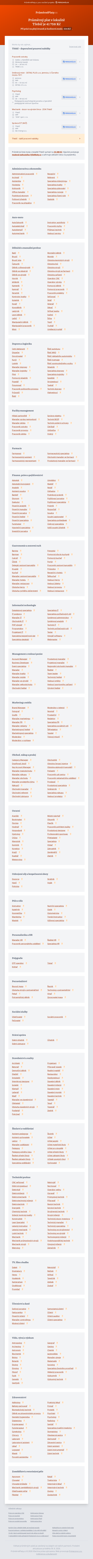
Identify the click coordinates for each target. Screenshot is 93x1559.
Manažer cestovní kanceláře (24, 576)
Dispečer (16, 352)
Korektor (16, 848)
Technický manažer (55, 1222)
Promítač (16, 1289)
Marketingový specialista (22, 733)
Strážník (50, 879)
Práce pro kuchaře (14, 1516)
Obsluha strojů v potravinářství (25, 990)
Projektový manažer (56, 662)
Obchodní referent (20, 792)
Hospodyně (17, 830)
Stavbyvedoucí (53, 1078)
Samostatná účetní (55, 1309)
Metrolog (16, 1248)
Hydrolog (16, 834)
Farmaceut (16, 453)
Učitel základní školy (56, 1155)
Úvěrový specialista (55, 524)
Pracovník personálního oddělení (26, 943)
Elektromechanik (19, 1197)
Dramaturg (17, 1271)
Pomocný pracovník (55, 289)
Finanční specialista (20, 520)
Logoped (16, 1450)
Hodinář (15, 827)
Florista (15, 823)
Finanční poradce (19, 513)
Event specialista (19, 666)
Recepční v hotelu (54, 572)
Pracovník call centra (56, 774)
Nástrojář (51, 1182)
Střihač (50, 1274)
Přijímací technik (54, 229)
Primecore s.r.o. (75, 1551)
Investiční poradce (20, 531)
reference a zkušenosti (46, 1554)
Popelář (15, 381)
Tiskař (50, 963)
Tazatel (50, 733)
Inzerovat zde (75, 46)
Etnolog (15, 1368)
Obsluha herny (18, 587)
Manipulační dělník (20, 322)
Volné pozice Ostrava (37, 1513)
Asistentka (16, 181)
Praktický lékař (53, 1402)
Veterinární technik (55, 1487)
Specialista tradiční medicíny (59, 1428)
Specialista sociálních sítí (57, 726)
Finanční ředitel (18, 516)
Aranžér (15, 816)
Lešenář (15, 1092)
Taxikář (50, 385)
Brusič (14, 256)
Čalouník (16, 264)
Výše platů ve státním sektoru (61, 1533)
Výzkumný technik (55, 1379)
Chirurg (15, 1435)
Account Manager (19, 659)
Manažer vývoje (54, 1357)
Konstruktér (17, 1219)
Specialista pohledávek (57, 520)
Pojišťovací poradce (55, 498)
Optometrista (53, 913)
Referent (51, 177)
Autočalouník (17, 222)
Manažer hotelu (19, 580)
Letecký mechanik (19, 1229)
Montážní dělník (54, 253)
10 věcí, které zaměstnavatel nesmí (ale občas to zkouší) (26, 1533)
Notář (49, 487)
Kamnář (15, 289)
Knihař (15, 967)
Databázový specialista (22, 610)
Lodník (15, 363)
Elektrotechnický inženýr (22, 1200)
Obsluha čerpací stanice (57, 763)
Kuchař (15, 572)
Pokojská (51, 551)
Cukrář (15, 558)
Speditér (51, 378)
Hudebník (16, 1278)
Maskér (15, 920)
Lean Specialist (18, 1222)
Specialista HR (53, 943)
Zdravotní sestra (54, 1442)
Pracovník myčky (54, 226)
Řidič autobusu (53, 349)
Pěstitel (15, 1495)
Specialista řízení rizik (56, 195)
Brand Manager (19, 707)
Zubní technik (53, 1453)
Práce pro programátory (16, 1519)
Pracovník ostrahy (20, 426)
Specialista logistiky (55, 374)
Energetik (16, 1208)
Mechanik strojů (19, 1244)
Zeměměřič (52, 852)
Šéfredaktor (52, 729)
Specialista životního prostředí (60, 1368)
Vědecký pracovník (55, 1372)
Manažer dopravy (19, 367)
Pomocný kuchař (54, 558)
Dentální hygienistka (21, 1417)
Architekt (16, 1063)
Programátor (17, 628)
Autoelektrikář (18, 226)
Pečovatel (16, 1020)
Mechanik (16, 1237)
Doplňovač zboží (19, 763)
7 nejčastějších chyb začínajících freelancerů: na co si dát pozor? (28, 1536)
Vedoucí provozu (54, 587)
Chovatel (16, 1480)
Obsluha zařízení (54, 275)
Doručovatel (17, 356)
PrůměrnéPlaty (47, 12)
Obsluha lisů (52, 264)
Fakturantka (17, 1312)
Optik (49, 909)
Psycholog (51, 1417)
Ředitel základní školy (21, 1159)
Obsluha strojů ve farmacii (58, 271)
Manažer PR (17, 722)
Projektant (51, 1063)
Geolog (50, 1346)
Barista (15, 551)
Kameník (16, 285)
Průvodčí (16, 392)
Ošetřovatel (17, 1017)
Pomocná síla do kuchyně (58, 554)
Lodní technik (18, 1233)
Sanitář (50, 1424)
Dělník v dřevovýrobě (21, 267)
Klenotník (16, 841)
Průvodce (51, 569)
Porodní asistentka (20, 1457)
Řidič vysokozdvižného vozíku (60, 363)
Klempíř (15, 1088)
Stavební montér (54, 1092)
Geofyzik (16, 1383)
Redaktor (51, 718)
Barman (15, 554)
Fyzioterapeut (18, 1428)
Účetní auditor (53, 1316)
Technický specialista (56, 1226)
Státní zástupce (18, 1043)
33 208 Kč (58, 152)
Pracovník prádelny (55, 293)
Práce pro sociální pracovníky (17, 1521)
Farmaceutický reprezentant (24, 460)
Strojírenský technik (56, 1211)
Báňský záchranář (19, 1406)
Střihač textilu (53, 311)
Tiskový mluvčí (53, 737)
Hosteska (16, 184)
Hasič (14, 882)
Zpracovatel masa (55, 997)
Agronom (16, 1476)
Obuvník (51, 819)
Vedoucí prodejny (54, 796)
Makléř (50, 484)
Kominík (15, 845)
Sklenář (50, 304)
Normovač (51, 1186)
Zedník (50, 1110)
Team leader (52, 673)
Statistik (50, 199)
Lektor (15, 1141)
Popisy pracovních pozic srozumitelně (64, 1536)
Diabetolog (17, 1420)
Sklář (49, 300)
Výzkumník (52, 1375)
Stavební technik (54, 1096)
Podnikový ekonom (20, 195)
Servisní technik (54, 1208)
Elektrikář (16, 1189)
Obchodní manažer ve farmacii (60, 457)
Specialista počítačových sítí (59, 614)
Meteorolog (17, 859)
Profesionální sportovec (57, 834)
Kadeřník (16, 909)
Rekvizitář (51, 1267)
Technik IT (51, 625)
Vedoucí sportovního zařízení (59, 684)
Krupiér (15, 569)
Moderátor (16, 737)
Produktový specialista (57, 785)
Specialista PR (53, 722)
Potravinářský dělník (21, 997)
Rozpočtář (51, 509)
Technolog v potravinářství (58, 990)
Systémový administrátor (58, 617)
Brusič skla (16, 260)
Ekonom (15, 498)
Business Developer (20, 662)
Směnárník (52, 789)
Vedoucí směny (53, 681)
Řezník (50, 986)
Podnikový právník (55, 495)
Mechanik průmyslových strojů (25, 1240)
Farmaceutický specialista (58, 453)
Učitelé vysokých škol (56, 1159)
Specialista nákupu (55, 792)
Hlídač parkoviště (19, 415)
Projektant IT (17, 632)
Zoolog (50, 1491)
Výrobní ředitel (53, 688)
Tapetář (50, 1099)
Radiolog (51, 1420)
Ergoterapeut (18, 1424)
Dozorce (15, 879)
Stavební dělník (53, 1081)
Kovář (14, 304)
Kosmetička (17, 913)
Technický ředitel (54, 677)
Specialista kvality (54, 184)
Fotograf (16, 711)
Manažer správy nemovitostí (24, 419)
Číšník (14, 561)
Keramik (15, 293)
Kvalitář (15, 856)
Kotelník (15, 300)
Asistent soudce (19, 491)
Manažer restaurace (20, 583)
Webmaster (52, 639)
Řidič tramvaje (53, 360)
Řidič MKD (51, 352)
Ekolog (15, 1364)
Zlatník (50, 856)
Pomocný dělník (54, 285)
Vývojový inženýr (54, 1244)
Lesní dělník (17, 315)
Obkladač (16, 1103)
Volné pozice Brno (36, 1521)
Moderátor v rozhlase (21, 740)
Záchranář (51, 1439)
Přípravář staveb (54, 1067)
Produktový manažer (56, 659)
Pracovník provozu (20, 430)
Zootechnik (52, 1495)
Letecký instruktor (20, 1226)
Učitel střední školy (55, 1152)
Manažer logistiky (19, 370)
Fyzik (14, 1375)
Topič (49, 322)
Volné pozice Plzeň (36, 1519)
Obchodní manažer (20, 789)
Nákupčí (15, 785)
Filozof (15, 1372)
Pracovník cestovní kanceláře (59, 565)
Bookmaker (17, 819)
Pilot (14, 374)
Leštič (14, 318)
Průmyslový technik (55, 1197)
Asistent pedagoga (20, 1133)
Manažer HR (17, 940)
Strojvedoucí (52, 381)
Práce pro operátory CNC (16, 1513)
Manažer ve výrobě (20, 681)
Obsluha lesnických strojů (58, 260)
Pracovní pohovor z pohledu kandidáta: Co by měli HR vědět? (27, 1530)
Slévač (50, 307)
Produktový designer (56, 830)
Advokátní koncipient (21, 484)
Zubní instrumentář (55, 1450)
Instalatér (16, 1078)
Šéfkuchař (51, 576)
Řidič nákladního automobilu (59, 356)
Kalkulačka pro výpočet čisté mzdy (63, 1528)
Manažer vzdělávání (20, 1144)
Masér (14, 1453)
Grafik (14, 715)
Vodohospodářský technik (58, 1240)
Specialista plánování (56, 188)
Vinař (49, 993)
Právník (50, 506)
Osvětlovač (16, 1285)
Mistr (14, 329)
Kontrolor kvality (19, 296)
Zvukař (50, 1285)
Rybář (49, 1476)
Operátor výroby (54, 282)
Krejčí (14, 852)
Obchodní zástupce (20, 796)
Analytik (15, 487)
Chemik (50, 1350)
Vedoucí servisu (54, 233)
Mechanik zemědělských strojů (25, 1487)
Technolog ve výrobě (56, 1233)
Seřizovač (51, 296)
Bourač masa (17, 986)
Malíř (14, 1096)
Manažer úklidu (18, 423)
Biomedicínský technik (21, 1409)
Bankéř (15, 495)
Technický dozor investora (58, 1219)
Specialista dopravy (55, 370)
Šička (49, 318)
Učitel (49, 1137)
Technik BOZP (53, 419)
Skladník (51, 367)
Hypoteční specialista (21, 527)
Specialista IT (53, 610)
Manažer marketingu (21, 718)
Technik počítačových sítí (58, 628)
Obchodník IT (18, 621)
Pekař (14, 993)
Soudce (50, 513)
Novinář (50, 711)
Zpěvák (50, 1282)
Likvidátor (51, 480)
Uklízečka (51, 430)
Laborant (16, 1439)
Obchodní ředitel (19, 688)
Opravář (51, 1193)
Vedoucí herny (53, 580)
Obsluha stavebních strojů (23, 1107)
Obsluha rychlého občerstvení (25, 591)
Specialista (51, 841)
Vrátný (50, 434)
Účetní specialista (54, 1319)
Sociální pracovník (55, 1017)
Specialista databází (20, 639)
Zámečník (51, 1248)
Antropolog (17, 1343)
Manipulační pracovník (22, 325)
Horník (15, 278)
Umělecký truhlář (54, 329)
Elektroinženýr (18, 1193)
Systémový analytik (55, 621)
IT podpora (17, 614)
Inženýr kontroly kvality (22, 1215)
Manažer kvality (19, 673)
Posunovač (16, 385)
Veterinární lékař (54, 1484)
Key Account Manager (21, 767)
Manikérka (16, 917)
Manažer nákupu (19, 774)
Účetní (50, 1312)
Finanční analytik (19, 506)
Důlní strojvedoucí (20, 1186)
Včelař (50, 845)
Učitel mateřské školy (56, 1144)
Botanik (15, 1361)
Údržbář (51, 426)
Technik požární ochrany (58, 423)
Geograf (51, 1343)
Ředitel (50, 670)
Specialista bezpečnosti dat (23, 636)
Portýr (50, 561)
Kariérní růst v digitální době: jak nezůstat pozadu (23, 1528)
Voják (49, 882)
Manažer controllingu (21, 1319)
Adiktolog (16, 1402)
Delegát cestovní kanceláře (23, 565)
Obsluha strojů (53, 267)
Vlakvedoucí (52, 392)
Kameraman (17, 1282)
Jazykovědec (52, 1354)
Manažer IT (17, 617)
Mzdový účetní (18, 1323)
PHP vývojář (17, 625)
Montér (50, 256)
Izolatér (15, 1085)
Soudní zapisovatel (55, 516)
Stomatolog (52, 1431)
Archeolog (16, 1346)
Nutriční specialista (55, 906)
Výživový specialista (55, 920)
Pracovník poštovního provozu (25, 389)
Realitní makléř (53, 1070)
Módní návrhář (53, 816)
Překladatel (52, 837)
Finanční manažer (19, 509)
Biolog (14, 1357)
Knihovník (16, 188)
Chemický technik (19, 1211)
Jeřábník (15, 282)
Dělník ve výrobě (19, 275)
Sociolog (51, 1364)
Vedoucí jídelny (53, 583)
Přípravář (51, 1200)
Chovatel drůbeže (19, 1484)
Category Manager (20, 760)
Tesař (49, 1103)
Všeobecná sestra (55, 1435)
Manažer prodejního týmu (23, 782)
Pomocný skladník (20, 378)
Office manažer (18, 192)
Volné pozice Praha (36, 1516)
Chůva (14, 837)
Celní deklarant (18, 349)
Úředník (50, 1040)
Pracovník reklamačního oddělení (61, 778)
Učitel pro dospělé (55, 1148)
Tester (50, 632)
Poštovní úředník (19, 199)
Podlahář (16, 1110)
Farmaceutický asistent (22, 457)
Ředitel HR (51, 940)
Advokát (15, 480)
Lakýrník (15, 311)
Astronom (16, 1350)
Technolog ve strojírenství (58, 1229)
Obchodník (52, 760)
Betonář (15, 1067)
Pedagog (16, 1148)
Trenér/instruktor (54, 917)
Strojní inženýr (53, 1215)
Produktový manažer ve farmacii (61, 460)
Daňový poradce (19, 1309)
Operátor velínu (54, 1189)
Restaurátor (52, 1074)
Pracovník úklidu (19, 434)
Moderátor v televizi (56, 707)
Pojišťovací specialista (56, 502)
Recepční (51, 174)
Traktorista (52, 1480)
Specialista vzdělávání (21, 1163)
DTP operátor (18, 963)
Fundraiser (16, 524)
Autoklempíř (17, 229)
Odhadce (51, 491)
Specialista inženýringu (57, 181)
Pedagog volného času (22, 1152)
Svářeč (50, 315)
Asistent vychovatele (20, 1137)
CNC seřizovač (18, 1182)
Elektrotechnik (18, 1204)
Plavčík (50, 823)
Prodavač (51, 782)
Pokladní (51, 771)
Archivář (15, 177)
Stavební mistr (53, 1088)
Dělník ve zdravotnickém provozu (26, 1413)
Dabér (14, 1267)
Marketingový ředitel (21, 729)
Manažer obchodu (20, 778)
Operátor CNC (53, 278)
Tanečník (51, 1278)
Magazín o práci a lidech (60, 1530)
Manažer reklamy (19, 726)
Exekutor (16, 502)
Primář (50, 1406)
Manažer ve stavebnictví (22, 1099)
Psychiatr (51, 1413)
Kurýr (14, 360)
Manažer (16, 670)
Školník (50, 1133)
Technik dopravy (54, 389)
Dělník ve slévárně (20, 271)
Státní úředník (18, 1040)
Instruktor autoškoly (56, 222)
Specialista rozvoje (55, 192)
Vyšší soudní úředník (56, 527)
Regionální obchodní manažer (60, 666)
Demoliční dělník (19, 1070)
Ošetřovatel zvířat (19, 1491)
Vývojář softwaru (54, 636)
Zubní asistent (53, 1446)
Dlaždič (15, 1074)
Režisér (50, 1271)
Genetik (15, 1379)
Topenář (51, 1107)
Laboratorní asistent (20, 1442)
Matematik (52, 1361)
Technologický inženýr (56, 1237)
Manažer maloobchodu (22, 771)
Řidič (14, 396)
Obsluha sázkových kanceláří (59, 767)
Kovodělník (17, 307)
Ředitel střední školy (20, 1155)
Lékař (14, 1446)
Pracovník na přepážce (22, 203)
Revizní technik (53, 1204)
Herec (14, 1274)
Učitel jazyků (52, 1141)
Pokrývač (16, 1114)
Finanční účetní (18, 1316)
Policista (15, 886)
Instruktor (16, 906)
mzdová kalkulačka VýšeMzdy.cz (26, 154)
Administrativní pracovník (23, 174)
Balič (14, 253)
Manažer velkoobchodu (22, 684)
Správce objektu (54, 415)
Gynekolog (16, 1431)
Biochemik (16, 1354)
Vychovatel (52, 1163)
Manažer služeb (19, 677)
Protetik (50, 1409)
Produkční (51, 715)
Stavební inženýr (54, 1085)
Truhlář (50, 325)
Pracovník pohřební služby (58, 827)
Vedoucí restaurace (55, 591)
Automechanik (18, 233)
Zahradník (51, 848)
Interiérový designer (20, 1081)
